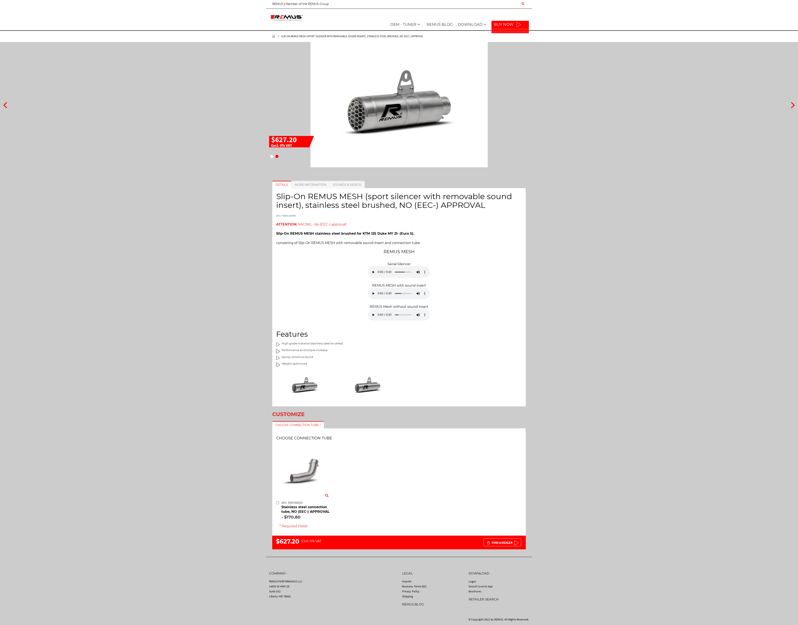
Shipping (407, 596)
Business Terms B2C (414, 586)
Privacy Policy (410, 591)
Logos (472, 581)
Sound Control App (481, 586)
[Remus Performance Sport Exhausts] (286, 18)
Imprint (406, 581)
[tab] (281, 185)
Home (273, 36)
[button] (271, 156)
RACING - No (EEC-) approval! (311, 224)
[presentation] (5, 104)
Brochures (475, 591)
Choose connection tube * (298, 425)
